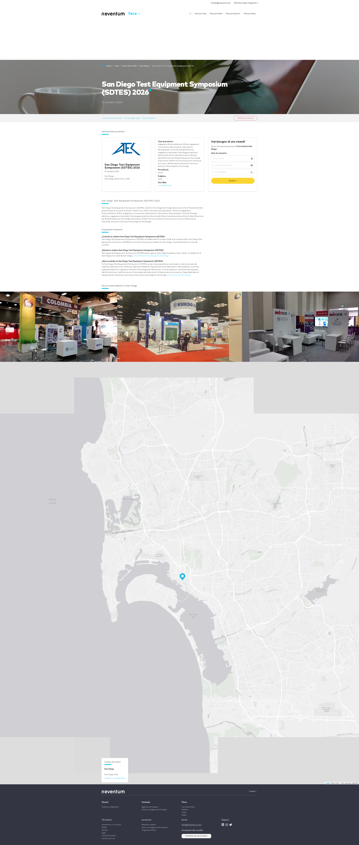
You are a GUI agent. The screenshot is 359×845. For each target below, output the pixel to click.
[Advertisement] (179, 38)
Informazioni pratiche (112, 118)
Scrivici (105, 830)
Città (184, 812)
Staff (104, 827)
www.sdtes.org (164, 185)
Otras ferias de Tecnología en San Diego (151, 256)
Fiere (184, 802)
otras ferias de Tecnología (178, 275)
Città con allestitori (110, 807)
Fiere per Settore (233, 13)
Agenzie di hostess (150, 807)
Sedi (104, 833)
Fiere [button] (133, 13)
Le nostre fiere (188, 807)
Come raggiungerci (132, 118)
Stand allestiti (149, 118)
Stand (105, 802)
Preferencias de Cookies (196, 836)
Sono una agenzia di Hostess (154, 827)
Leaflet (327, 783)
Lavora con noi (108, 838)
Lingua (252, 791)
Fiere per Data (250, 13)
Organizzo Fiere (149, 830)
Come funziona (109, 836)
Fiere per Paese (216, 13)
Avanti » (233, 181)
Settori (185, 810)
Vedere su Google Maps (114, 778)
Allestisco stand (149, 825)
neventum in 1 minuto (111, 825)
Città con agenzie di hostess (154, 810)
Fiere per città (200, 13)
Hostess (146, 802)
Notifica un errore (246, 118)
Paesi (184, 815)
